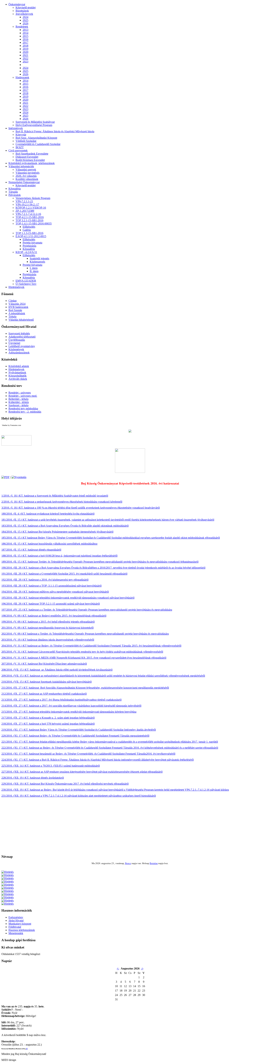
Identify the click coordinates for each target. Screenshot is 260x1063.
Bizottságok (22, 10)
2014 (25, 32)
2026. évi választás (26, 175)
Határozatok (22, 77)
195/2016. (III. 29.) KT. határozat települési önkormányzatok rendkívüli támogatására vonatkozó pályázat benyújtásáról (67, 597)
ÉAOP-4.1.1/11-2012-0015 (31, 236)
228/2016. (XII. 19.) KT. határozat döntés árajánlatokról (32, 777)
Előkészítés (29, 226)
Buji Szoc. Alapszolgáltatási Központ (36, 137)
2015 (25, 36)
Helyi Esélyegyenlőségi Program (34, 125)
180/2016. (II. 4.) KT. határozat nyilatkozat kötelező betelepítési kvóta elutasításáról (47, 513)
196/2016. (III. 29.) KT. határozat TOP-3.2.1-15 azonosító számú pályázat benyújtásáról (50, 603)
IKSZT (20, 147)
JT (27, 1049)
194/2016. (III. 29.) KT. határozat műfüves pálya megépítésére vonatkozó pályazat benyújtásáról (55, 591)
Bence (128, 863)
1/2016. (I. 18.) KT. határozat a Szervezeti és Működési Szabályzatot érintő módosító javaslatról (54, 495)
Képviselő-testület (26, 7)
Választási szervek (26, 169)
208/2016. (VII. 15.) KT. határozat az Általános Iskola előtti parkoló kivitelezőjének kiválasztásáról (56, 669)
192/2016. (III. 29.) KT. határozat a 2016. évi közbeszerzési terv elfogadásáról (44, 579)
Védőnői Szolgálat (26, 140)
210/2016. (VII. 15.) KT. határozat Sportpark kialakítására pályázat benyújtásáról (46, 681)
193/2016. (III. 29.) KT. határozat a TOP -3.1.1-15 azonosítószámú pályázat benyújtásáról (51, 585)
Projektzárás (29, 245)
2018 (25, 45)
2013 (25, 29)
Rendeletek (22, 26)
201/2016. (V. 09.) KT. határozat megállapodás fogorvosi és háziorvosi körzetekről (47, 627)
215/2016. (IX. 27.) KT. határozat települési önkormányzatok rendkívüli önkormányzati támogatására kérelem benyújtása (68, 711)
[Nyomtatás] (18, 477)
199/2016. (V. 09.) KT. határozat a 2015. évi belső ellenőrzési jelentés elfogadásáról (48, 621)
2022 (25, 58)
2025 (25, 20)
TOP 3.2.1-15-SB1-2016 (29, 220)
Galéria (27, 229)
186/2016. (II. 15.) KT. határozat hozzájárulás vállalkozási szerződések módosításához (49, 543)
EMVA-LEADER (26, 280)
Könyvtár (21, 134)
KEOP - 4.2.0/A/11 (26, 252)
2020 (25, 51)
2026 (25, 23)
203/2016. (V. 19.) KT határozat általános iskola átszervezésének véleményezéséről (47, 639)
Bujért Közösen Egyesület (30, 159)
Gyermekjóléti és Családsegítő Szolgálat (38, 144)
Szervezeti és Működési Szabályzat (35, 121)
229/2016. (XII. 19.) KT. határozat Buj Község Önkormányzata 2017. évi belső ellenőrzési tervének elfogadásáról (65, 783)
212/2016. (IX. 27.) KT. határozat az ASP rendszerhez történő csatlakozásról (44, 693)
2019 (25, 48)
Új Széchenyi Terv (26, 283)
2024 (25, 17)
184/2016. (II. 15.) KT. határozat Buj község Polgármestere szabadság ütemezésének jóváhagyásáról (57, 531)
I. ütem (33, 268)
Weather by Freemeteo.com (11, 425)
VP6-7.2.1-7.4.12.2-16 (28, 213)
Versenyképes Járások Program (33, 198)
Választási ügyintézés (27, 172)
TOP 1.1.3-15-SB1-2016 (29, 233)
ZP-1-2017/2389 (25, 210)
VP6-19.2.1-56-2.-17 (27, 204)
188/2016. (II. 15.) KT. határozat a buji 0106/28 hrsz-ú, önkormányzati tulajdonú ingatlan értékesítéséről (59, 555)
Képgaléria (29, 248)
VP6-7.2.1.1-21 (24, 201)
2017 (25, 42)
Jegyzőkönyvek (24, 13)
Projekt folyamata (32, 242)
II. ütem (34, 271)
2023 (25, 61)
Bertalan (154, 863)
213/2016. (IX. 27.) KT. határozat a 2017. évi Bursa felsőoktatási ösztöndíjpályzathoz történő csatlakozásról (61, 699)
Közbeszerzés (37, 261)
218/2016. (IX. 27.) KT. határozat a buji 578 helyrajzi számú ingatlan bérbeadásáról (48, 723)
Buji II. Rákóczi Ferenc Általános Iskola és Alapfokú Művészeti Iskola (55, 131)
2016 (25, 39)
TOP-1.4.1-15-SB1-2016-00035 (34, 223)
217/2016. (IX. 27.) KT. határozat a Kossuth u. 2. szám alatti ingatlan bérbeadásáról (48, 717)
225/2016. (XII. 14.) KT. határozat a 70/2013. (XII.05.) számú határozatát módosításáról (50, 765)
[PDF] (5, 477)
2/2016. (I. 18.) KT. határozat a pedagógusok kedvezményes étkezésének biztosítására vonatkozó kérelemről (61, 501)
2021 (25, 55)
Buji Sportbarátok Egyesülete (32, 153)
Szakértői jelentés (39, 258)
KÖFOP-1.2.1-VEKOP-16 (31, 207)
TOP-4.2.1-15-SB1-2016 (30, 217)
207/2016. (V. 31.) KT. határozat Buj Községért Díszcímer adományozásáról (44, 663)
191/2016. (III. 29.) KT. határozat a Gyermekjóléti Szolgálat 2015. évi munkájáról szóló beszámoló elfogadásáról (64, 573)
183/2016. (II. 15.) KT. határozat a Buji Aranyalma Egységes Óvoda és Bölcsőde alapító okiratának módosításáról (65, 525)
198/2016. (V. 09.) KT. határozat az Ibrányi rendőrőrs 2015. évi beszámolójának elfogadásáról (53, 615)
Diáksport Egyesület (27, 156)
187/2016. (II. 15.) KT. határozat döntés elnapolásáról (31, 549)
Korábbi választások (27, 179)
